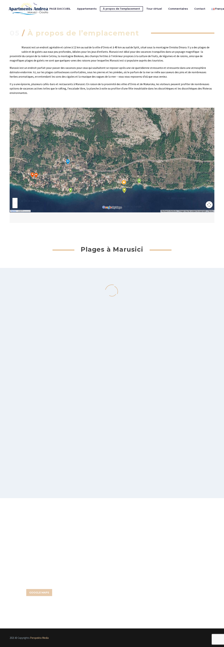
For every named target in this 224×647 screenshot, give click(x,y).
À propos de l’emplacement (121, 8)
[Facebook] (190, 638)
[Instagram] (204, 638)
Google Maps (39, 592)
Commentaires (178, 8)
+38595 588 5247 (112, 570)
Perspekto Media (39, 637)
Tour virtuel (154, 8)
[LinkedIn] (195, 638)
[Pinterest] (208, 638)
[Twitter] (199, 638)
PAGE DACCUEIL (60, 8)
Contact (199, 8)
